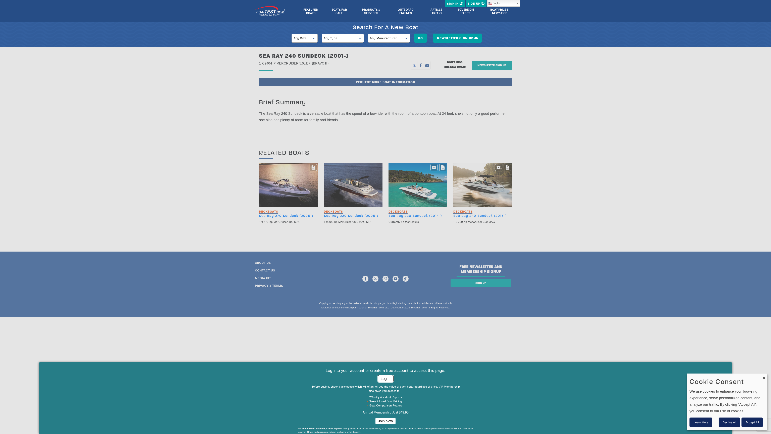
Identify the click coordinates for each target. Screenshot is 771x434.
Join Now (385, 421)
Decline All (729, 422)
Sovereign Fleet (466, 11)
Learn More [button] (700, 422)
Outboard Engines (405, 11)
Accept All (752, 422)
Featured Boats (310, 11)
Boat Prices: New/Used (499, 11)
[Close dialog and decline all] (764, 376)
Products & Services (371, 11)
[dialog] (727, 402)
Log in (386, 379)
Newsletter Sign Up (455, 38)
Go (420, 38)
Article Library (436, 11)
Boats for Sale (339, 11)
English (497, 3)
